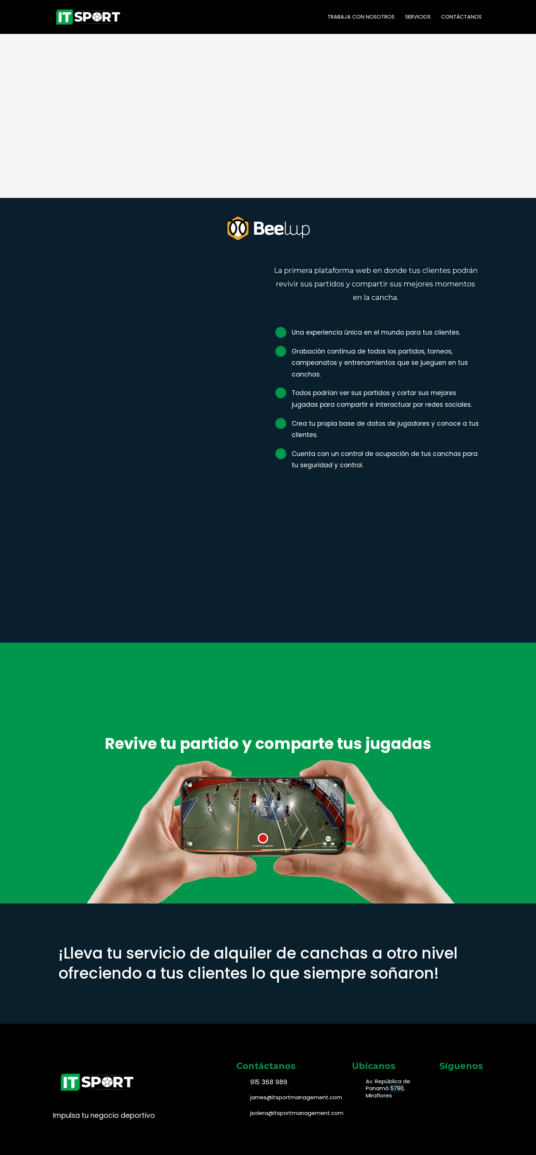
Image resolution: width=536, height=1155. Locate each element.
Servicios (418, 16)
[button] (268, 619)
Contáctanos (461, 16)
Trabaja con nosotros (361, 16)
